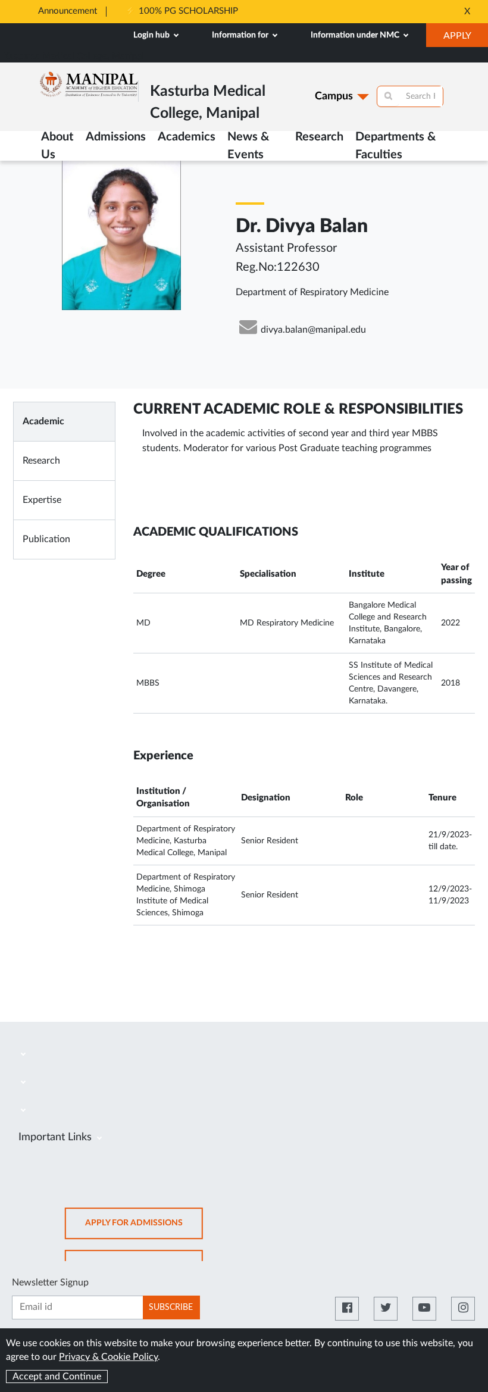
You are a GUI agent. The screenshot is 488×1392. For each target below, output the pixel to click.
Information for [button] (241, 35)
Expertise (42, 500)
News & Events (248, 146)
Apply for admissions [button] (144, 1228)
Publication (46, 539)
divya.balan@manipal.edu (313, 329)
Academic (43, 421)
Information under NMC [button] (356, 35)
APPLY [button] (465, 38)
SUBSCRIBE (171, 1307)
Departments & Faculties (395, 146)
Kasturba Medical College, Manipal (74, 56)
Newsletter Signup (50, 1282)
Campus (334, 96)
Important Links (56, 1137)
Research (319, 137)
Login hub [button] (152, 35)
